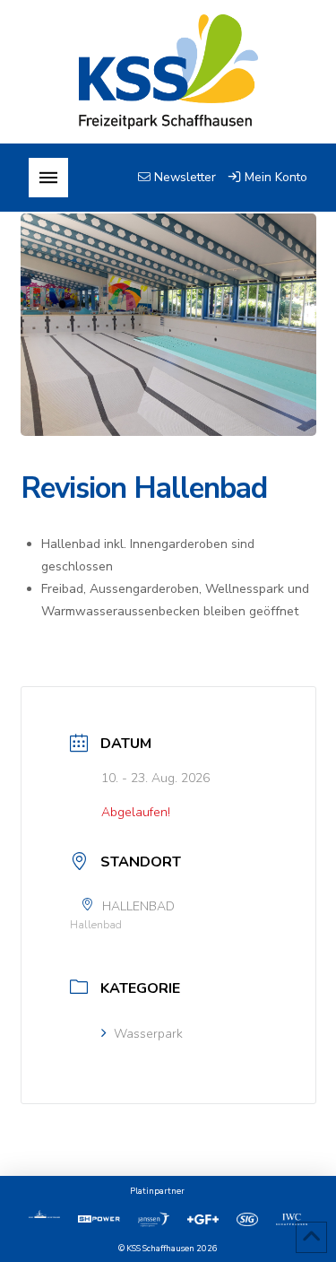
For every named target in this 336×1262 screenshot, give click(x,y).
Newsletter (183, 177)
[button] (48, 177)
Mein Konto (274, 177)
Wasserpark (148, 1033)
